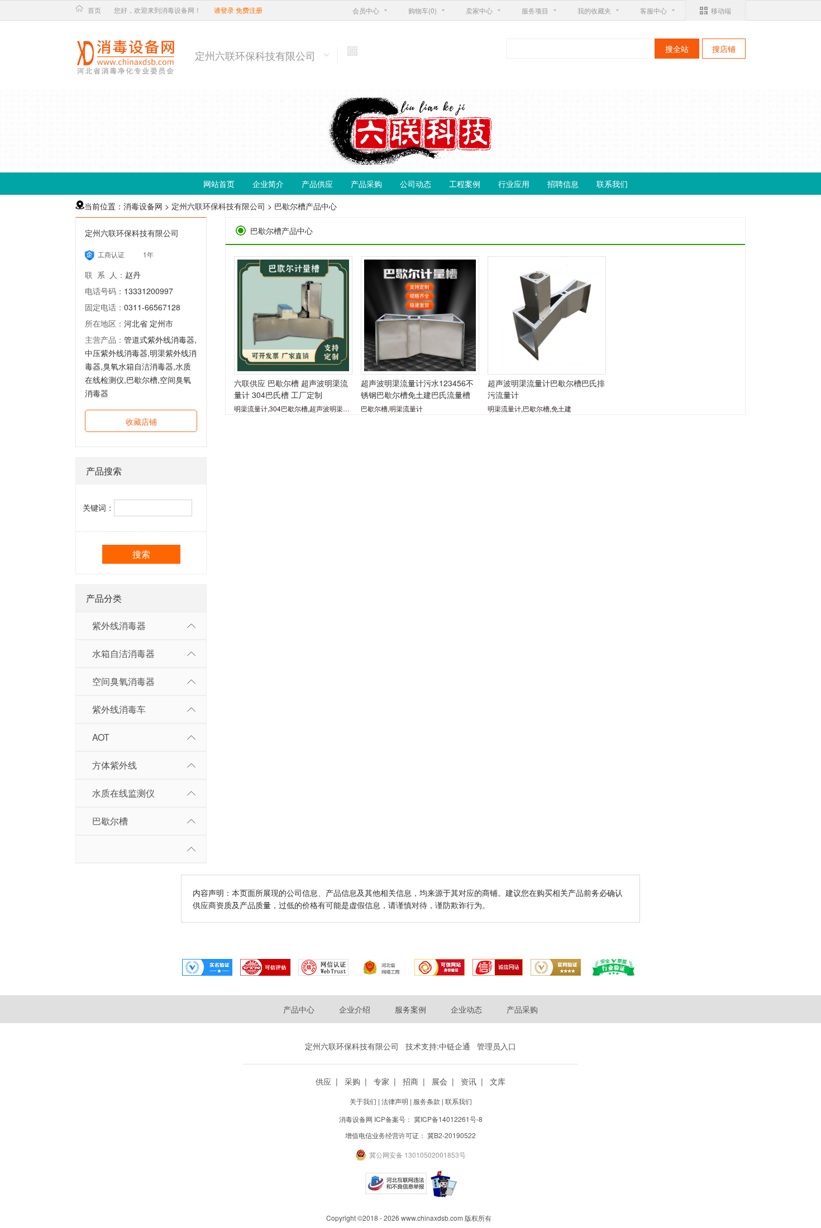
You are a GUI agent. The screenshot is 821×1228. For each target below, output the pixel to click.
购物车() (422, 10)
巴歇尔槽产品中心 (305, 206)
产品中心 (298, 1009)
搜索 (141, 554)
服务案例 (410, 1009)
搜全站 (677, 48)
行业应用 (513, 183)
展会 (439, 1081)
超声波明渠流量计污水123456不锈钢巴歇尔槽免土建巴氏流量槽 (417, 388)
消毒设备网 (143, 206)
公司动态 (415, 183)
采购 (352, 1081)
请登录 (224, 10)
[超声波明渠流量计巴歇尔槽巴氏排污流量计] (547, 315)
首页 (94, 10)
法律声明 (395, 1101)
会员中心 (365, 10)
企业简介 (268, 183)
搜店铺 (724, 48)
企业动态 (466, 1009)
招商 (410, 1081)
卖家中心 (479, 10)
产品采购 (366, 183)
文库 (497, 1081)
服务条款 (427, 1101)
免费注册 (249, 10)
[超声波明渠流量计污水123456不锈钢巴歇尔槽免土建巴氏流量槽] (420, 315)
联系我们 (612, 183)
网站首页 (219, 183)
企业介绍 (354, 1009)
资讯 (468, 1081)
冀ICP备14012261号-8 (448, 1119)
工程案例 (464, 183)
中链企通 (454, 1046)
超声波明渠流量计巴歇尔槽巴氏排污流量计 (546, 388)
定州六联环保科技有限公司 (218, 206)
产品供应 (317, 183)
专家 (381, 1081)
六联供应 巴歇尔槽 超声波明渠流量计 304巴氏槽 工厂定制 (291, 388)
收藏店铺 (141, 421)
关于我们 (364, 1101)
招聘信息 (563, 183)
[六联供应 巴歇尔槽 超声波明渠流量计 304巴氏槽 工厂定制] (293, 315)
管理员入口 (496, 1046)
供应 (323, 1081)
